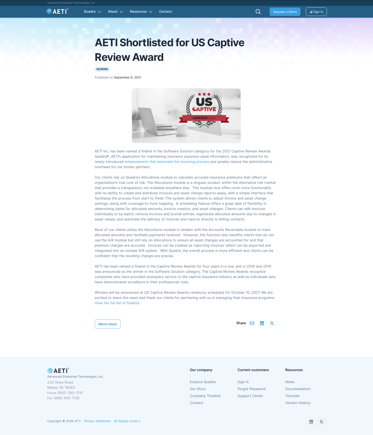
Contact (196, 403)
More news (107, 324)
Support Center (250, 396)
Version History (298, 403)
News (289, 382)
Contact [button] (165, 11)
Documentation (298, 389)
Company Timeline (205, 396)
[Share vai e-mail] (252, 323)
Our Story (198, 389)
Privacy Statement (97, 421)
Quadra (102, 69)
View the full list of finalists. (117, 303)
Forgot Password (252, 389)
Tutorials (292, 396)
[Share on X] (272, 323)
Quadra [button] (90, 11)
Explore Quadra (203, 382)
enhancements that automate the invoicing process (167, 161)
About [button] (113, 11)
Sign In (317, 12)
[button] (258, 11)
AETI (77, 421)
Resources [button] (138, 11)
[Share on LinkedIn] (262, 323)
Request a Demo (285, 12)
